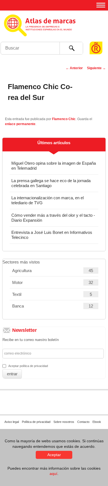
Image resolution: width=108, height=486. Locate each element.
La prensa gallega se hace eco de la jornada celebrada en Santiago (51, 183)
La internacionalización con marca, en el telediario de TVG (47, 200)
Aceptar (54, 455)
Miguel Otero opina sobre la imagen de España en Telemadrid (53, 165)
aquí (53, 473)
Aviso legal (11, 421)
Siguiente (96, 68)
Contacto (83, 421)
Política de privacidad (36, 421)
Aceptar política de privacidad (28, 366)
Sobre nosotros (63, 421)
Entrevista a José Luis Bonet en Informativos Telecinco (51, 235)
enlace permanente (20, 124)
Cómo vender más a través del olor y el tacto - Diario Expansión (53, 218)
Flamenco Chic (64, 119)
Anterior (74, 68)
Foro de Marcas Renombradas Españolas (96, 37)
